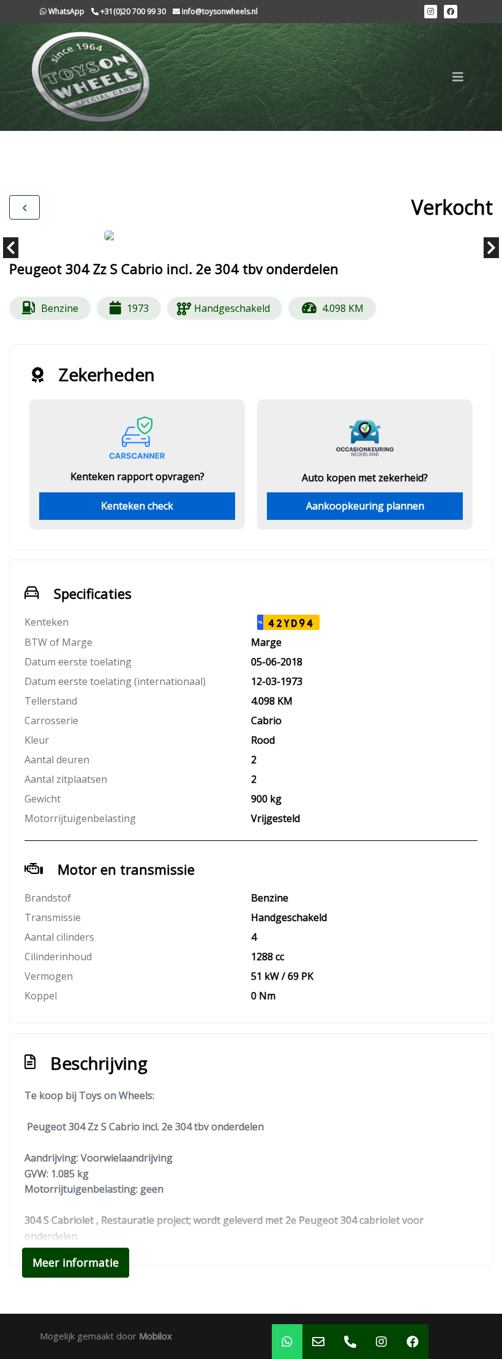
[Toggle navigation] (457, 77)
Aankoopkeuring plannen (365, 506)
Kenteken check (137, 506)
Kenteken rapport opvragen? (137, 476)
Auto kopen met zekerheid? (365, 477)
